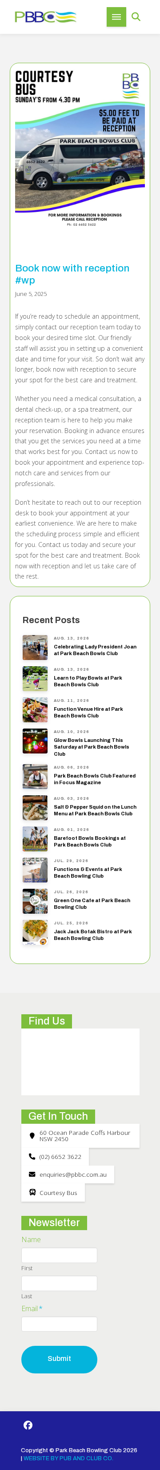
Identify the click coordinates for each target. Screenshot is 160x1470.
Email (32, 1308)
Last (26, 1296)
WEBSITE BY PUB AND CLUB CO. (68, 1458)
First (26, 1268)
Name (31, 1239)
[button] (116, 17)
